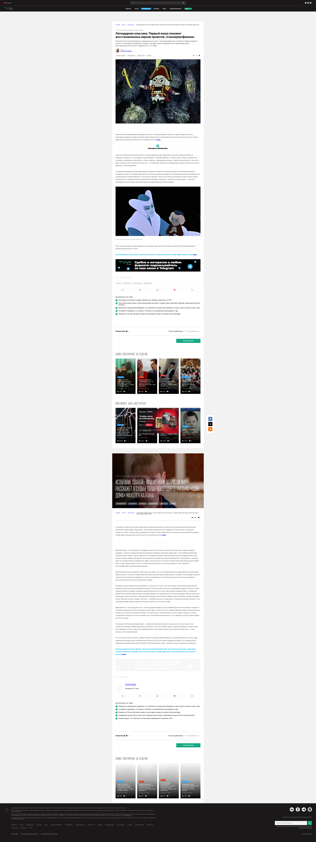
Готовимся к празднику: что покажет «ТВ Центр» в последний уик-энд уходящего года (148, 311)
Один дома (142, 503)
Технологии (69, 825)
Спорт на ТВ (91, 825)
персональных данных (305, 827)
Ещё (187, 8)
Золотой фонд (139, 825)
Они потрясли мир (121, 503)
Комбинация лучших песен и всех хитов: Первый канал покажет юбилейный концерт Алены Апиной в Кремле (156, 715)
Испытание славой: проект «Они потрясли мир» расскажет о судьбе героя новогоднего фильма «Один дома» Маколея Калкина (159, 304)
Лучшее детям (109, 825)
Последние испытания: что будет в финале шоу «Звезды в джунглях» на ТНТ (145, 300)
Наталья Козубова (126, 51)
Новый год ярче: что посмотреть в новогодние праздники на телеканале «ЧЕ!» (145, 718)
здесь (159, 140)
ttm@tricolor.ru (127, 815)
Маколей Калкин (153, 503)
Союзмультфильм (120, 55)
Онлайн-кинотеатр (56, 825)
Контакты (24, 828)
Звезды (100, 825)
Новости (149, 55)
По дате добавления (175, 331)
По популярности (192, 331)
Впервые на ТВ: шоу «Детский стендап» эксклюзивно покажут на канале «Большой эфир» (149, 314)
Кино (46, 825)
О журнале (14, 828)
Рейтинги (150, 825)
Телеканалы (30, 825)
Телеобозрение (80, 825)
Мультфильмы (131, 55)
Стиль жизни (121, 825)
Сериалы (39, 825)
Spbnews (309, 834)
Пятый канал (164, 503)
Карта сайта (14, 834)
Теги (31, 828)
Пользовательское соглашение (49, 834)
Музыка (129, 825)
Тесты (21, 825)
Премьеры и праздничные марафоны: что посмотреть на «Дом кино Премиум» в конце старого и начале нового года (159, 308)
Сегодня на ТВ (133, 503)
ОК (310, 823)
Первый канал (141, 55)
